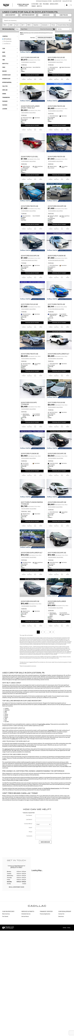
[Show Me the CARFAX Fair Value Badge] (50, 340)
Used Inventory (10, 15)
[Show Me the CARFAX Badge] (23, 439)
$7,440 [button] (57, 181)
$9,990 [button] (57, 526)
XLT (23, 25)
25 (50, 653)
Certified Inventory (28, 15)
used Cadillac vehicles (44, 745)
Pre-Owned (44, 4)
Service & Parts (52, 4)
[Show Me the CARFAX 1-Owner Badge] (50, 71)
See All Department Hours (16, 908)
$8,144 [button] (57, 329)
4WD (29, 25)
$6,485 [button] (57, 130)
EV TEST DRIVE (32, 4)
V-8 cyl (53, 25)
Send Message (45, 863)
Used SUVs (46, 15)
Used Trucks (64, 15)
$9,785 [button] (30, 528)
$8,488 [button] (30, 429)
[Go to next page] (53, 653)
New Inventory (6, 935)
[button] (32, 65)
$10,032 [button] (31, 577)
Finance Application (45, 935)
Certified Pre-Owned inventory (51, 809)
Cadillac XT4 (14, 759)
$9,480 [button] (31, 478)
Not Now (32, 37)
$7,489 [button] (30, 280)
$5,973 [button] (30, 61)
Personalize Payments (45, 37)
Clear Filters (24, 29)
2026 (11, 25)
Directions (61, 937)
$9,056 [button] (57, 427)
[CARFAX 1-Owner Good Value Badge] (23, 239)
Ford (17, 29)
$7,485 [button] (30, 230)
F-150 (5, 25)
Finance (31, 6)
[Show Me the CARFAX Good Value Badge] (23, 339)
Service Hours (25, 937)
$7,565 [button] (30, 329)
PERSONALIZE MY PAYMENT (32, 74)
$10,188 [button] (58, 577)
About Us (37, 6)
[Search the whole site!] (71, 5)
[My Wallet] (62, 5)
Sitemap (64, 948)
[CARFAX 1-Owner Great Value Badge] (50, 639)
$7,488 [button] (57, 230)
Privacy (68, 948)
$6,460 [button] (31, 132)
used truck (7, 770)
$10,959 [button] (58, 627)
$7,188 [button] (30, 181)
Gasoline (37, 25)
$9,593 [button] (57, 478)
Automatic (45, 25)
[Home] (6, 5)
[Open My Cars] (66, 5)
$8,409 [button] (31, 378)
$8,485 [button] (57, 378)
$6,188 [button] (57, 61)
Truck (17, 25)
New (38, 4)
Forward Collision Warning (65, 25)
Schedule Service (25, 935)
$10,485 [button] (31, 626)
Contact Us (61, 935)
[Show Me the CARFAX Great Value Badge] (23, 70)
